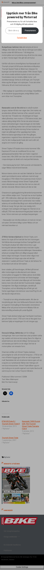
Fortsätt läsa (22, 38)
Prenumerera (30, 30)
